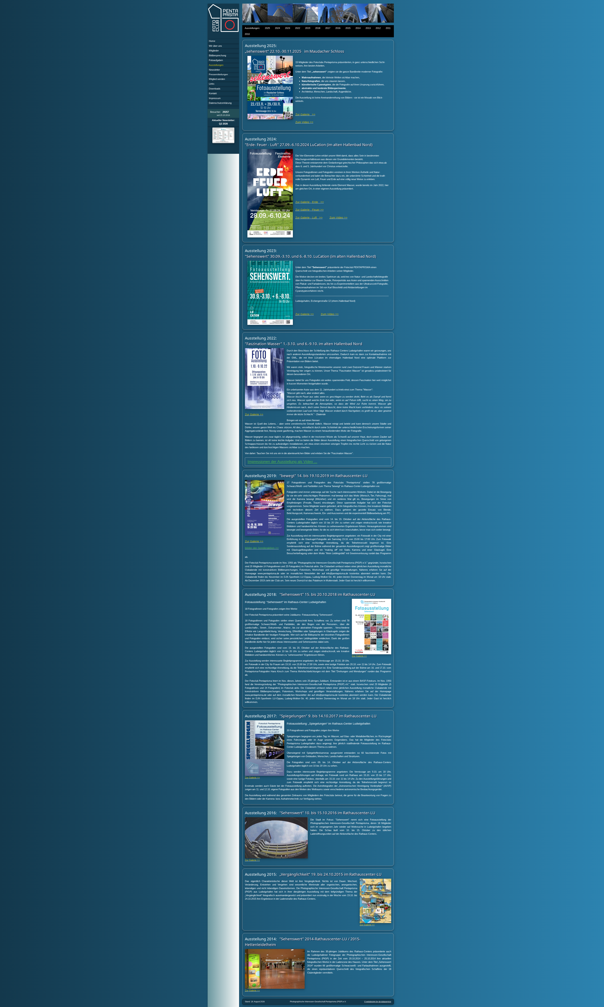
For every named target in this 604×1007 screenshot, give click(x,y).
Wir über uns (215, 46)
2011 (388, 28)
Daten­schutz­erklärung (220, 103)
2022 (297, 28)
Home (212, 41)
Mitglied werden (217, 79)
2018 (317, 28)
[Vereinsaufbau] (223, 135)
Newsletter (214, 69)
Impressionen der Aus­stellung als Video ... (282, 461)
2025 (267, 28)
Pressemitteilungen (218, 74)
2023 (287, 28)
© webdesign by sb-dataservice (377, 1002)
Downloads (214, 88)
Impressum (215, 98)
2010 (247, 34)
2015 (347, 28)
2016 (337, 28)
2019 (307, 28)
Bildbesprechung (217, 55)
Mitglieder (214, 50)
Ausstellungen (216, 65)
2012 (378, 28)
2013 (368, 28)
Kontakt (213, 93)
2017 (327, 28)
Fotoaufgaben (216, 60)
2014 (358, 28)
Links (211, 83)
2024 (277, 28)
